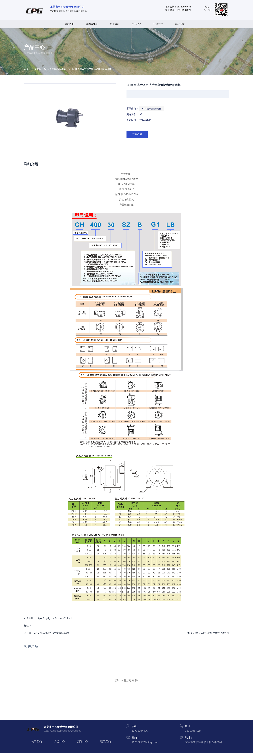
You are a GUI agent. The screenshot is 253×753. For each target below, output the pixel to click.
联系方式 (158, 24)
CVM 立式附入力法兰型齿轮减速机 (211, 633)
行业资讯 (114, 24)
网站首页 (69, 24)
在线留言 (179, 24)
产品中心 (36, 69)
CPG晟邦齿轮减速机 (55, 69)
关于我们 (136, 24)
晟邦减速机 (92, 24)
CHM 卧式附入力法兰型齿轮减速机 (52, 633)
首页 (26, 69)
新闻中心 (82, 741)
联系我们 (105, 741)
